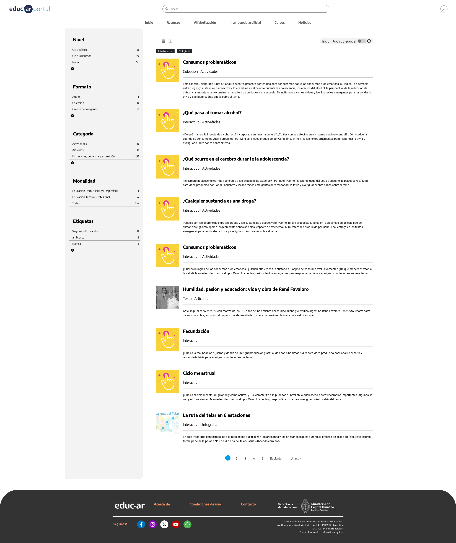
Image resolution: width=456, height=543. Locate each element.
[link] (443, 8)
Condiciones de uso (205, 504)
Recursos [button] (173, 22)
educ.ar (290, 521)
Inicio (149, 22)
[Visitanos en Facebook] (141, 524)
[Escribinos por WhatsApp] (187, 524)
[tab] (163, 41)
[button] (72, 68)
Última (296, 458)
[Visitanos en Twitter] (164, 524)
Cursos (279, 22)
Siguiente (276, 458)
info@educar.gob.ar (332, 532)
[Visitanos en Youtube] (176, 524)
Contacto (248, 504)
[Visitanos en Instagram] (153, 524)
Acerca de (162, 504)
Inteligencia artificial (245, 22)
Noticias (304, 22)
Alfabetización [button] (205, 22)
